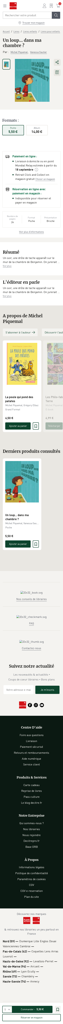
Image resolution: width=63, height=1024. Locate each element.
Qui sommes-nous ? (31, 823)
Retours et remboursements (31, 752)
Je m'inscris (47, 689)
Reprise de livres (31, 791)
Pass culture (32, 796)
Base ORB (31, 846)
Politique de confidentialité (31, 873)
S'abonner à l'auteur (18, 332)
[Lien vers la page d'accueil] (13, 5)
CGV (31, 885)
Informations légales (31, 867)
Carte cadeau (31, 785)
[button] (31, 260)
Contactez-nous (31, 648)
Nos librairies (31, 829)
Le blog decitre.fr (31, 802)
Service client (31, 764)
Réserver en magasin (32, 1017)
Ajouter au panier (18, 425)
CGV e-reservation (31, 891)
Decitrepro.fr (31, 841)
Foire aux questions (32, 735)
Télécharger (54, 425)
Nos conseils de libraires (31, 599)
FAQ (31, 623)
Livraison (31, 741)
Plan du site (31, 896)
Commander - (32, 1009)
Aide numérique (31, 758)
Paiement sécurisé (31, 746)
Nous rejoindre (31, 835)
